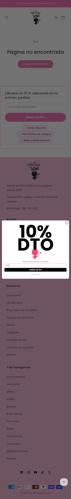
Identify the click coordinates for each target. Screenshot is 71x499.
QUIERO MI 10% (35, 269)
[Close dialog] (66, 222)
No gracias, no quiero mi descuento (35, 274)
